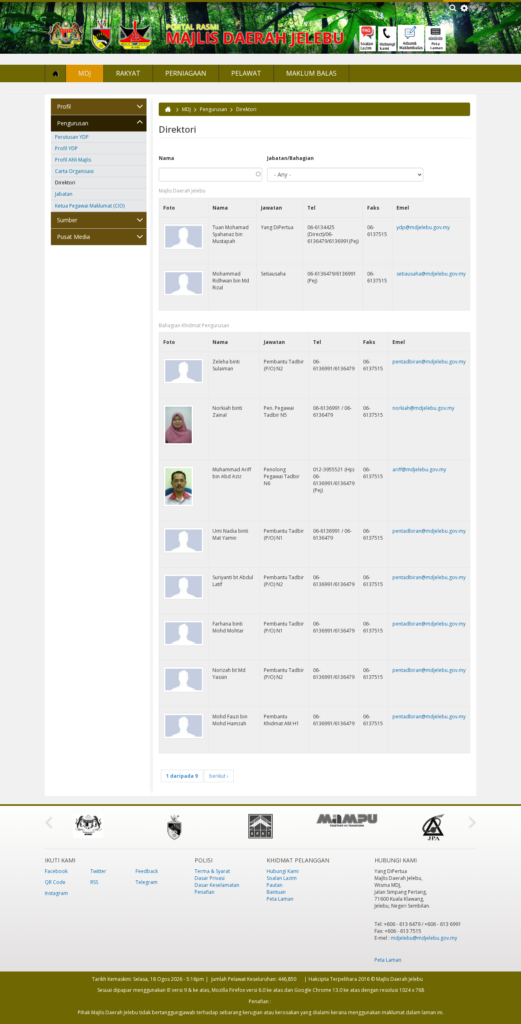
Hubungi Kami (283, 871)
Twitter (98, 871)
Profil (64, 106)
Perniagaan (185, 73)
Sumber (67, 220)
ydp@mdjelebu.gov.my (423, 227)
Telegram (147, 882)
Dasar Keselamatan (217, 885)
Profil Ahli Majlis (73, 159)
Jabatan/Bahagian (290, 158)
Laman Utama (55, 73)
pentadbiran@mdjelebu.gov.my (429, 361)
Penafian (205, 891)
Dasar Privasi (210, 878)
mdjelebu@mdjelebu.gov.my (424, 937)
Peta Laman (280, 898)
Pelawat (246, 73)
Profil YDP (66, 148)
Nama (166, 158)
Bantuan (276, 891)
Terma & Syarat (212, 871)
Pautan (274, 885)
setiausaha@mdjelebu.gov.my (431, 273)
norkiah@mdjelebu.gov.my (423, 408)
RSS (94, 882)
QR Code (55, 882)
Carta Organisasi (74, 171)
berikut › (218, 775)
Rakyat (128, 73)
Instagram (56, 893)
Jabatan (63, 193)
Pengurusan (72, 123)
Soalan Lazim (282, 878)
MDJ (84, 73)
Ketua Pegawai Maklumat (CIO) (90, 205)
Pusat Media (73, 237)
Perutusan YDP (72, 136)
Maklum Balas (311, 73)
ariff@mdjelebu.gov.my (419, 469)
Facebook (56, 871)
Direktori (65, 182)
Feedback (147, 871)
